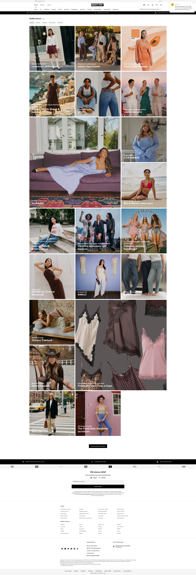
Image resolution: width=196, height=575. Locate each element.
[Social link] (62, 549)
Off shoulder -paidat (103, 509)
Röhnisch (119, 533)
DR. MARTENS (82, 531)
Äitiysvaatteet (64, 515)
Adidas (99, 533)
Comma (100, 531)
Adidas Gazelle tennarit (122, 515)
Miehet (42, 5)
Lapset (49, 5)
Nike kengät (63, 513)
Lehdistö (76, 571)
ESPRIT (118, 528)
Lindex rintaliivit (120, 518)
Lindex (118, 531)
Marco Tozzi (101, 524)
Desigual (100, 526)
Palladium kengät (83, 511)
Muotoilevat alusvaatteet (85, 518)
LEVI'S (80, 526)
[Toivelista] (157, 5)
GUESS (62, 531)
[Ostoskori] (161, 5)
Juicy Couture (120, 526)
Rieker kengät (64, 518)
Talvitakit (100, 518)
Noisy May (81, 528)
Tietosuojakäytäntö (76, 492)
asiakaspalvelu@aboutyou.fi (87, 494)
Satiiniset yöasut (65, 511)
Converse (63, 526)
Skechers (63, 524)
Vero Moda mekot (102, 513)
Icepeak (119, 524)
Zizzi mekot (101, 515)
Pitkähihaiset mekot (84, 513)
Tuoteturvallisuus (127, 571)
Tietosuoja (90, 571)
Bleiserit (81, 509)
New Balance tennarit (66, 509)
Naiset (36, 5)
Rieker (62, 528)
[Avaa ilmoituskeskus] (152, 5)
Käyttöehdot (98, 571)
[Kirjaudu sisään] (148, 5)
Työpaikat (83, 571)
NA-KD (80, 533)
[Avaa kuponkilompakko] (144, 5)
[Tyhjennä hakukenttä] (161, 9)
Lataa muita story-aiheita (98, 446)
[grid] (98, 231)
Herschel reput (120, 509)
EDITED (100, 528)
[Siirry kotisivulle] (69, 543)
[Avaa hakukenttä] (140, 9)
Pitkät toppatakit (102, 511)
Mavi (80, 524)
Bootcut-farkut (120, 511)
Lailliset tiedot (107, 571)
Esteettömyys (117, 571)
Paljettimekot (120, 513)
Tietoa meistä (68, 571)
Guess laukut (82, 515)
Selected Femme (65, 533)
